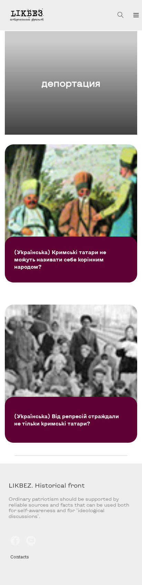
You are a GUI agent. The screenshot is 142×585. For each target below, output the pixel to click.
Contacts (19, 557)
